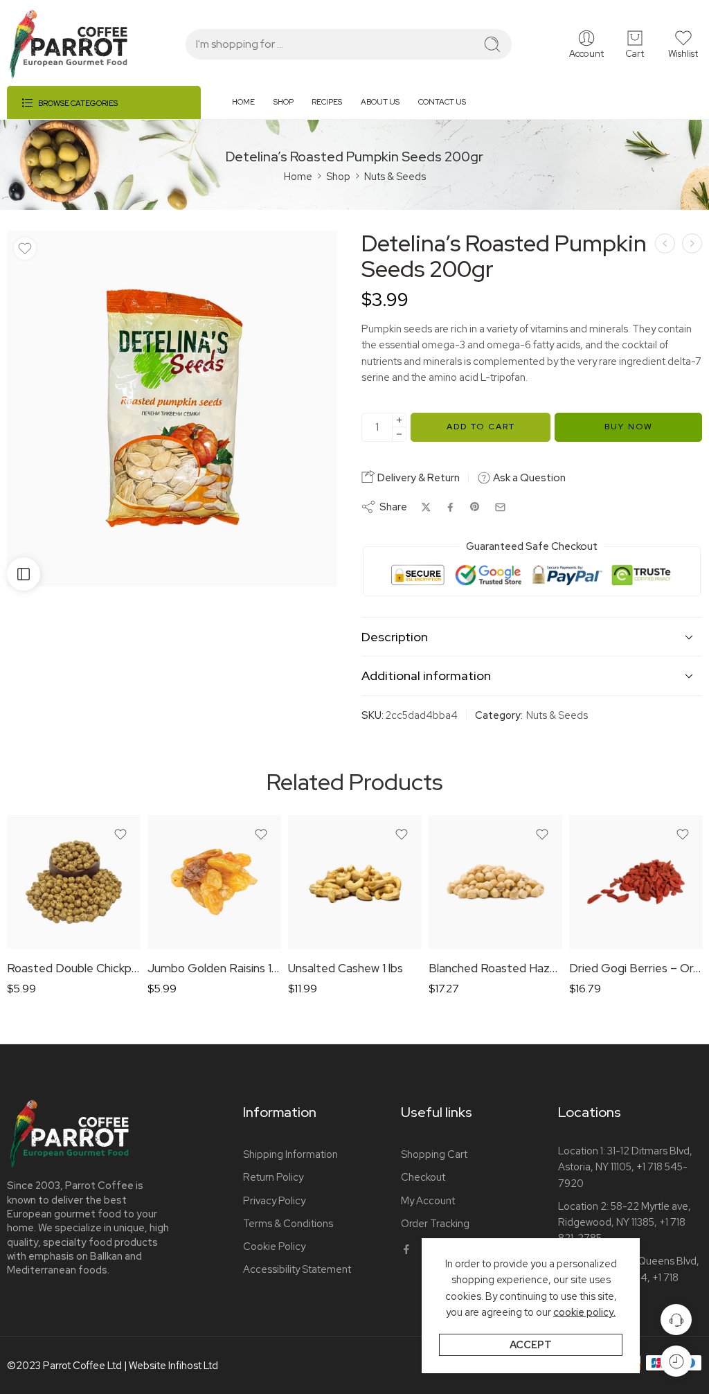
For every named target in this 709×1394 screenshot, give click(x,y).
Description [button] (394, 637)
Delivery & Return (417, 478)
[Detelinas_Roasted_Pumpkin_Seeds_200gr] (172, 409)
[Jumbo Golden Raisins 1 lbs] (214, 882)
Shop (338, 176)
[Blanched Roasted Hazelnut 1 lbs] (495, 882)
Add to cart (481, 426)
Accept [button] (531, 1344)
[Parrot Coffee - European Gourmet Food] (68, 44)
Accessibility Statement (297, 1269)
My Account (428, 1200)
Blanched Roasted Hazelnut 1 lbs (495, 968)
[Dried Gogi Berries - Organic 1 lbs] (636, 882)
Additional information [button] (426, 675)
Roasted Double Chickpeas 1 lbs (74, 968)
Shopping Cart (434, 1154)
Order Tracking (435, 1223)
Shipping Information (290, 1154)
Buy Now (628, 426)
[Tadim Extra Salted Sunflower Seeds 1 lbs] (665, 243)
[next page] (692, 243)
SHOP (283, 102)
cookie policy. (584, 1312)
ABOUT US (380, 102)
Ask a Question (528, 478)
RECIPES (327, 102)
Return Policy (273, 1176)
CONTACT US (442, 102)
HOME (243, 102)
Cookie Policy (274, 1246)
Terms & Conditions (288, 1223)
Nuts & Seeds (395, 176)
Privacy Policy (274, 1200)
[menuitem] (252, 107)
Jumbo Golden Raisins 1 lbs (214, 968)
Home (298, 176)
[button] (683, 44)
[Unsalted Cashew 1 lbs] (355, 882)
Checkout (423, 1176)
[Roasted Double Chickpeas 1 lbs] (74, 882)
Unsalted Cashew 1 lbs (345, 968)
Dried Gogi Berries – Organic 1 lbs (636, 968)
